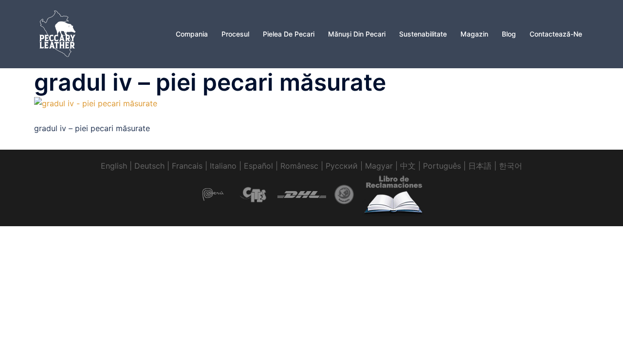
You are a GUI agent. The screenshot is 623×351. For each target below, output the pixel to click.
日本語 (480, 166)
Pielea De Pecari (288, 34)
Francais (187, 166)
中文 (408, 166)
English (114, 166)
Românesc (299, 166)
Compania (192, 34)
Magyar (379, 166)
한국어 (510, 166)
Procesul (235, 34)
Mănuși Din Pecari (356, 34)
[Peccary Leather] (58, 33)
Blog (509, 34)
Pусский (342, 166)
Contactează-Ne (556, 34)
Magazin (474, 34)
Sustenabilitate (423, 34)
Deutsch (149, 166)
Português (442, 166)
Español (258, 166)
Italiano (223, 166)
